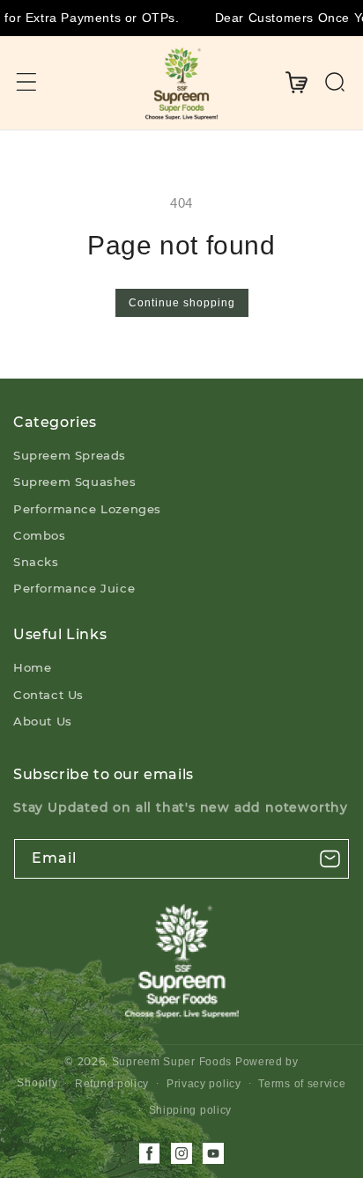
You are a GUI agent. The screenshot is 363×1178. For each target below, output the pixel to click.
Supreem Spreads (69, 455)
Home (32, 667)
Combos (39, 535)
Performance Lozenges (87, 509)
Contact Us (48, 695)
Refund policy (112, 1084)
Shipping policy (191, 1110)
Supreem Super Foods (172, 1062)
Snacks (36, 562)
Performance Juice (74, 588)
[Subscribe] (329, 859)
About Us (42, 721)
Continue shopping (182, 303)
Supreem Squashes (75, 482)
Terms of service (301, 1084)
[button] (26, 82)
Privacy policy (204, 1084)
